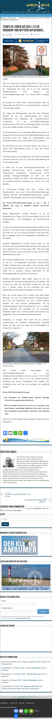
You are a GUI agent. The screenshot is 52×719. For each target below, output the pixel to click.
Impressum (30, 703)
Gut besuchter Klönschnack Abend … (36, 500)
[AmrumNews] (26, 7)
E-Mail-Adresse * (8, 608)
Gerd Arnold (8, 34)
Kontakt (22, 703)
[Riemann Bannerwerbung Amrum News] (26, 41)
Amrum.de (13, 703)
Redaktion (4, 703)
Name (4, 601)
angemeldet (37, 508)
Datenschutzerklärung (23, 618)
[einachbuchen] (26, 440)
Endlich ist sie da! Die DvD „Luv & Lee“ (17, 494)
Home (4, 18)
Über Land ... (13, 18)
